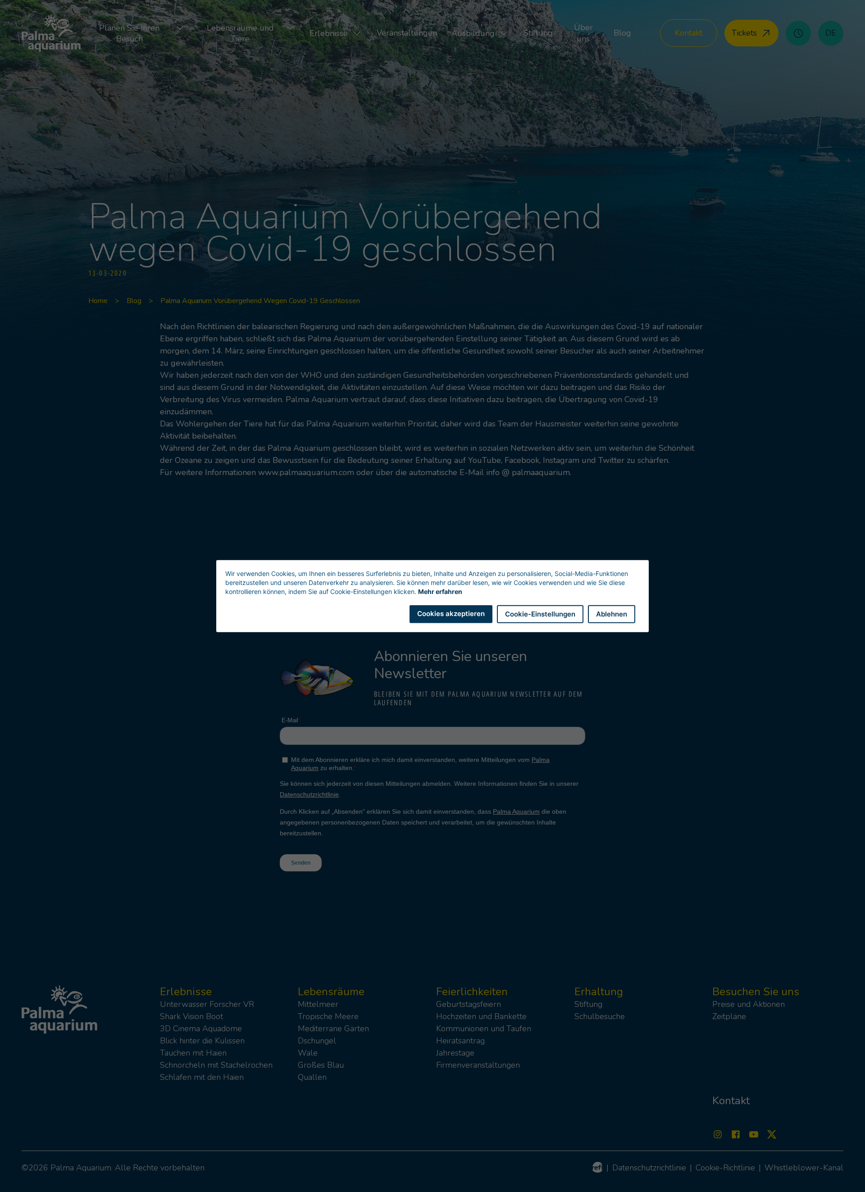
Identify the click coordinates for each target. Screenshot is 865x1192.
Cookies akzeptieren (451, 613)
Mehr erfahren (440, 591)
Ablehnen (611, 613)
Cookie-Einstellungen (540, 613)
